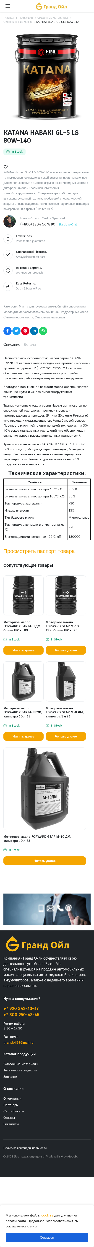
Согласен (47, 1237)
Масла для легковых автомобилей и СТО (31, 312)
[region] (47, 1226)
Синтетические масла (17, 22)
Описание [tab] (11, 344)
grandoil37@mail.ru (18, 1042)
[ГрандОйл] (51, 6)
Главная (8, 18)
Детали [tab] (30, 344)
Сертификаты (13, 1111)
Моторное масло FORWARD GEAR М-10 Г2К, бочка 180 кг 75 (62, 626)
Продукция (26, 18)
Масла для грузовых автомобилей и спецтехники (52, 306)
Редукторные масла (74, 312)
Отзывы (9, 1118)
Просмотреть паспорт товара (39, 551)
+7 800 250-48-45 (21, 1014)
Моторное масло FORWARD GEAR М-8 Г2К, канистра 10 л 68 (22, 712)
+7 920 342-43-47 (21, 1008)
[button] (5, 166)
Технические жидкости (20, 1070)
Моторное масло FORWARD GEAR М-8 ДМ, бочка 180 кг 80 (22, 626)
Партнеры (10, 1105)
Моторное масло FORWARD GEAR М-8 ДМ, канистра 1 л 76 (65, 712)
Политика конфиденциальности (25, 1148)
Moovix (72, 1156)
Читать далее (23, 650)
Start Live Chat (67, 224)
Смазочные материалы (52, 18)
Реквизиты (11, 1124)
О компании (12, 1098)
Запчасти (10, 1077)
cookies (47, 1215)
